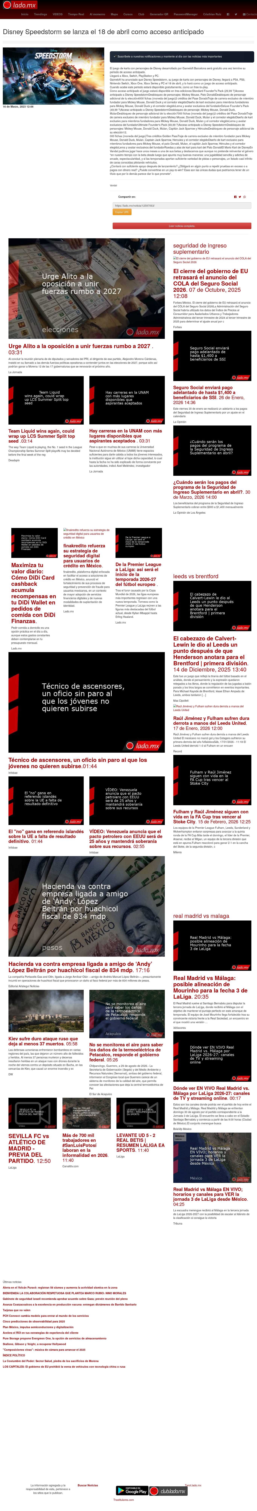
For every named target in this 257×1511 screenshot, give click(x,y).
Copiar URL (122, 212)
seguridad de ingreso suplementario (200, 248)
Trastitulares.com (123, 1500)
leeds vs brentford (195, 576)
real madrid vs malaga (201, 915)
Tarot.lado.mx (193, 1485)
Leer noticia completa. (182, 226)
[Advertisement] (86, 501)
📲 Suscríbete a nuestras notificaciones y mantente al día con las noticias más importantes (168, 56)
